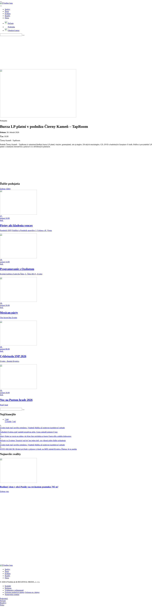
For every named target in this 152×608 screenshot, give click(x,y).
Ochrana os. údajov (32, 592)
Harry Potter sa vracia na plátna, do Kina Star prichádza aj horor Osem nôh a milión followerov (35, 436)
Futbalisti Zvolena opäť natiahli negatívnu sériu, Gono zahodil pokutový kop (28, 432)
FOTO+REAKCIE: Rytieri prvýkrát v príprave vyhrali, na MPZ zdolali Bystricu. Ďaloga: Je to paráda (38, 449)
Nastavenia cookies (12, 594)
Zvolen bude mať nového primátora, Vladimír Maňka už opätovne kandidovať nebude (32, 428)
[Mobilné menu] (1, 1)
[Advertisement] (71, 52)
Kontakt (8, 586)
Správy (7, 9)
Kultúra (7, 14)
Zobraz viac (4, 491)
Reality (7, 16)
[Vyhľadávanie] (23, 35)
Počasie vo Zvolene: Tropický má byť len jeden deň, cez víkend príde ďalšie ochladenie (33, 441)
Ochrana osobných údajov (14, 592)
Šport (7, 11)
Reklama (8, 588)
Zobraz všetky (5, 189)
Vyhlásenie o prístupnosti (14, 590)
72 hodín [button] (8, 422)
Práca (7, 18)
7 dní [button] (7, 419)
